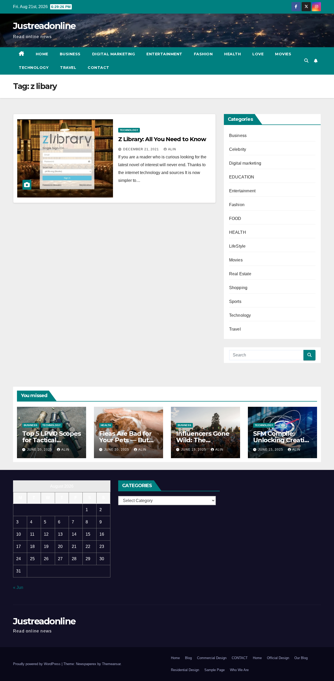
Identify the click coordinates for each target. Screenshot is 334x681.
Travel (68, 67)
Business (70, 54)
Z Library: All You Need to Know (162, 139)
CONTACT (98, 67)
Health (232, 54)
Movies (283, 54)
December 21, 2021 (141, 149)
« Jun (18, 587)
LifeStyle (237, 246)
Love (258, 54)
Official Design (278, 658)
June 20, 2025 (40, 449)
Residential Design (185, 670)
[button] (306, 60)
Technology (34, 67)
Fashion (203, 54)
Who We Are (239, 670)
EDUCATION (241, 177)
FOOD (235, 218)
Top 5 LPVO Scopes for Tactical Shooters (51, 440)
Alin (172, 149)
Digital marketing (113, 54)
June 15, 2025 (194, 449)
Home (42, 54)
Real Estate (240, 274)
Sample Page (214, 670)
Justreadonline (44, 25)
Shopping (238, 287)
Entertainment (164, 54)
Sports (235, 301)
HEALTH (237, 232)
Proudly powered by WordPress (37, 664)
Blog (188, 658)
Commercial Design (211, 658)
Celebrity (237, 149)
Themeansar (111, 664)
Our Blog (301, 658)
